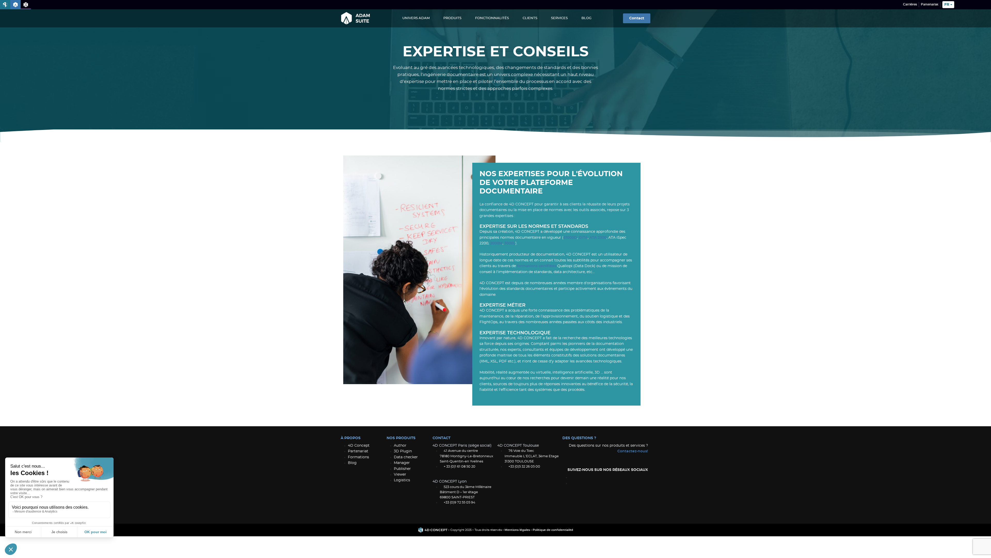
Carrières (910, 4)
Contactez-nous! (632, 451)
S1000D (570, 237)
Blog (586, 18)
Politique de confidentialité (553, 530)
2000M (496, 243)
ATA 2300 (597, 237)
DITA (583, 237)
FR (946, 4)
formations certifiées (536, 266)
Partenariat (929, 4)
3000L (509, 243)
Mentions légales (517, 530)
